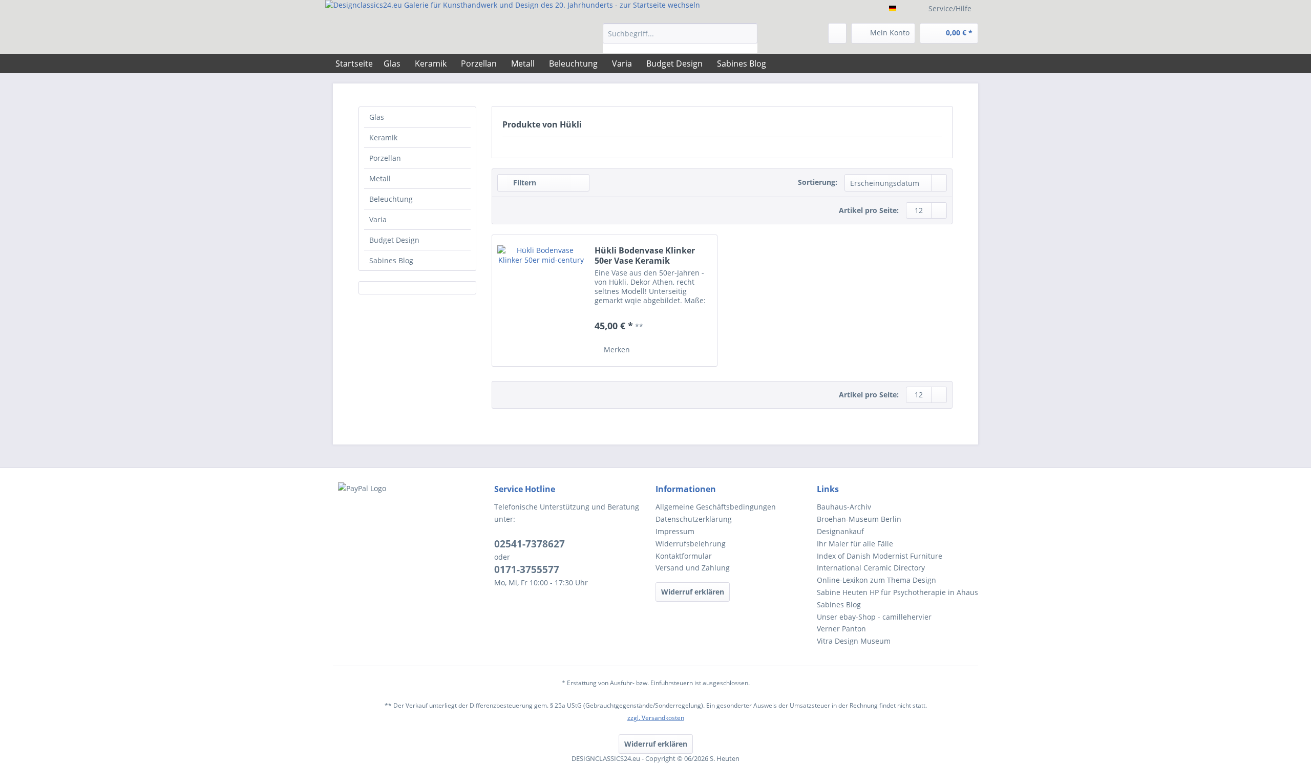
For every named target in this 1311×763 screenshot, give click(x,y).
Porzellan (385, 158)
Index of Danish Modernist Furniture (879, 556)
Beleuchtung (391, 199)
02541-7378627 (529, 543)
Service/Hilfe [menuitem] (950, 8)
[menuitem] (680, 38)
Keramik (383, 137)
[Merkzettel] (837, 33)
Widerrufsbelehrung (691, 543)
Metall (380, 178)
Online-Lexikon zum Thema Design (876, 580)
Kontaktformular (684, 556)
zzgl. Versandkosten (655, 717)
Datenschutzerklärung (694, 519)
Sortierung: (817, 182)
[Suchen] (747, 33)
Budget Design (394, 240)
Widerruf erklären (692, 592)
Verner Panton (841, 628)
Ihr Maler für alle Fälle (855, 543)
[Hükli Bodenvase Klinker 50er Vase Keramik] (540, 300)
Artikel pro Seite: (869, 210)
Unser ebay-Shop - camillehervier (874, 617)
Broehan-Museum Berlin (859, 519)
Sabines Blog (391, 260)
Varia (378, 219)
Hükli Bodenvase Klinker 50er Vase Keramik (645, 255)
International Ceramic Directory (871, 568)
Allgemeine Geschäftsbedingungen (716, 507)
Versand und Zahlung (693, 568)
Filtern (523, 182)
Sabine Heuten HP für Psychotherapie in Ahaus (897, 592)
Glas (376, 117)
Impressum (675, 531)
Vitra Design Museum (854, 641)
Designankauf (840, 531)
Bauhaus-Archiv (844, 507)
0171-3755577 (526, 569)
